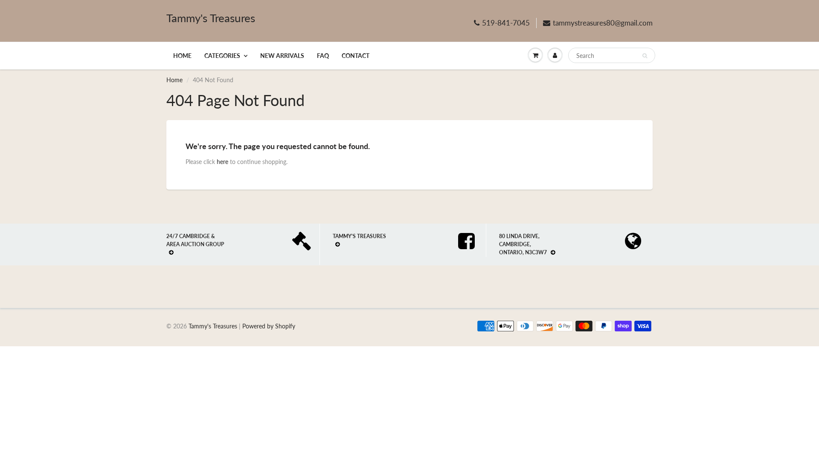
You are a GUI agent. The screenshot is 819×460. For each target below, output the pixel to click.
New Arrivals (282, 55)
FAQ (323, 55)
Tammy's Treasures (210, 18)
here (222, 161)
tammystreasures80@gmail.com (603, 22)
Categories (222, 55)
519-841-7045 (506, 22)
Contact (355, 55)
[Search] (645, 56)
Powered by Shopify (268, 326)
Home (182, 55)
